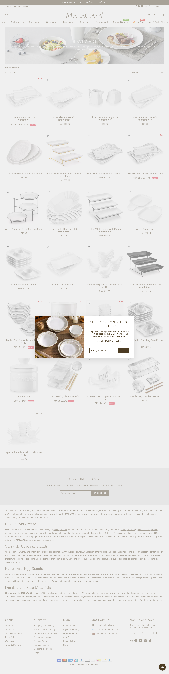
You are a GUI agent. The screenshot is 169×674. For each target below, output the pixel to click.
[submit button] (123, 350)
